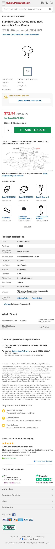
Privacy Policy (39, 536)
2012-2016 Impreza (37, 381)
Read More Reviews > (45, 461)
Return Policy (37, 298)
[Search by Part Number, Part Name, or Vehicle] (50, 9)
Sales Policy (15, 536)
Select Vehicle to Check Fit (29, 100)
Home (4, 16)
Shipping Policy (23, 298)
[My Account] (46, 2)
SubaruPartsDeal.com (42, 399)
